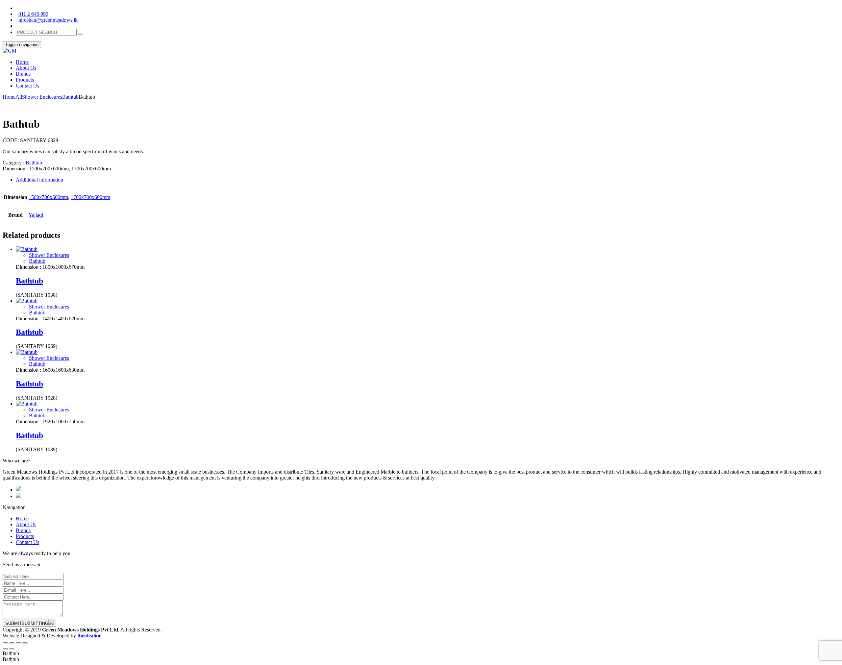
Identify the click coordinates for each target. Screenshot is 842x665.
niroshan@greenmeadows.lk (48, 20)
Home (9, 97)
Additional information (39, 180)
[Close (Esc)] (5, 643)
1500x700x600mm (48, 197)
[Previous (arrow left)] (5, 649)
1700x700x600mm (90, 197)
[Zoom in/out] (25, 643)
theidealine (89, 635)
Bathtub (70, 97)
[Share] (11, 643)
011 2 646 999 (33, 14)
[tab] (427, 180)
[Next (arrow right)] (11, 649)
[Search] (80, 34)
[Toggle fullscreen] (18, 643)
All (18, 97)
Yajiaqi (36, 215)
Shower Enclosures (42, 97)
